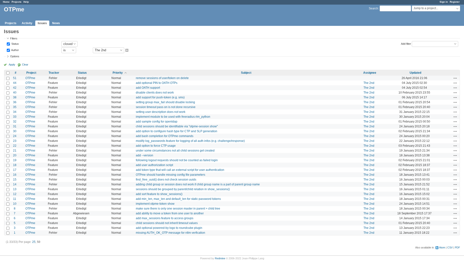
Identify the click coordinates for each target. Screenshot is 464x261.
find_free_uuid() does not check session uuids (166, 179)
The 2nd (368, 83)
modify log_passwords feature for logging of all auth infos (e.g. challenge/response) (190, 141)
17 (14, 170)
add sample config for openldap (156, 121)
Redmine (220, 258)
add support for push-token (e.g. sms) (160, 97)
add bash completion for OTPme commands (164, 136)
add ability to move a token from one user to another (170, 213)
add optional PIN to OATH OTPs (156, 83)
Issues (42, 23)
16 (14, 174)
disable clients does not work (155, 92)
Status (15, 43)
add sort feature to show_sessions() (159, 194)
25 (34, 242)
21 (14, 150)
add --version (144, 155)
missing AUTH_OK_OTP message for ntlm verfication (170, 232)
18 (14, 165)
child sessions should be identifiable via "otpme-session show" (177, 126)
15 (14, 179)
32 (14, 121)
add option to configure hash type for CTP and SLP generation (176, 131)
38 (14, 97)
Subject (246, 72)
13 (14, 189)
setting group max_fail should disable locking (165, 102)
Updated (415, 72)
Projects (17, 1)
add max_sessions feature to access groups (164, 218)
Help (26, 1)
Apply (12, 64)
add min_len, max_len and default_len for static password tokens (178, 199)
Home (6, 1)
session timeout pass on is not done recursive (166, 107)
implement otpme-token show (155, 203)
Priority (118, 72)
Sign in (444, 1)
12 (14, 194)
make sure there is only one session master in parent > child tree (178, 208)
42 (14, 87)
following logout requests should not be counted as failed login (177, 160)
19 (14, 160)
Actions (455, 78)
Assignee (369, 72)
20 (14, 155)
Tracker (54, 72)
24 (14, 136)
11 (14, 199)
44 (14, 83)
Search (373, 8)
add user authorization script (154, 165)
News (56, 23)
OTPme (30, 78)
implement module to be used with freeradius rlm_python (173, 116)
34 (14, 112)
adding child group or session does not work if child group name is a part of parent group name (198, 184)
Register (455, 1)
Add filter (406, 43)
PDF (457, 247)
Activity (27, 23)
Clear (25, 64)
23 (14, 141)
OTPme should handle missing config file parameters (170, 174)
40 (14, 92)
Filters (13, 38)
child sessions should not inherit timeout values (167, 223)
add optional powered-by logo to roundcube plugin (169, 228)
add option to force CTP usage (156, 145)
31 (14, 126)
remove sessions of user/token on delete (162, 78)
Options (14, 56)
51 (14, 78)
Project (31, 72)
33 (14, 116)
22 (14, 145)
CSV (450, 247)
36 (14, 102)
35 (14, 107)
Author (15, 49)
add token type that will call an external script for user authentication (180, 170)
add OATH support (148, 87)
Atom (442, 247)
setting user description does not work (160, 112)
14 (14, 184)
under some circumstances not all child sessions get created (175, 150)
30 (14, 131)
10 (14, 203)
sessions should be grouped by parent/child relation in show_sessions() (183, 189)
